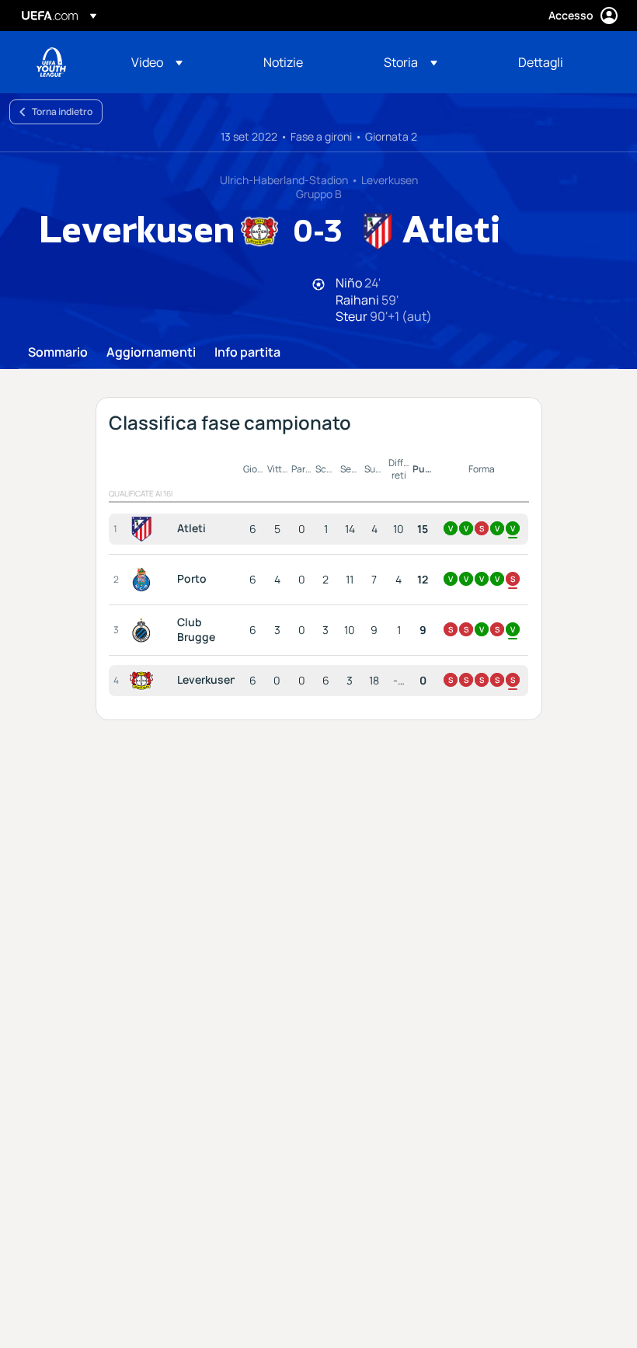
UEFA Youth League (51, 62)
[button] (157, 62)
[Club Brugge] (144, 630)
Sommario (58, 353)
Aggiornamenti (151, 353)
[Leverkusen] (144, 680)
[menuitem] (178, 62)
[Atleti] (144, 529)
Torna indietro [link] (62, 111)
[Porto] (144, 579)
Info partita (247, 353)
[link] (283, 62)
